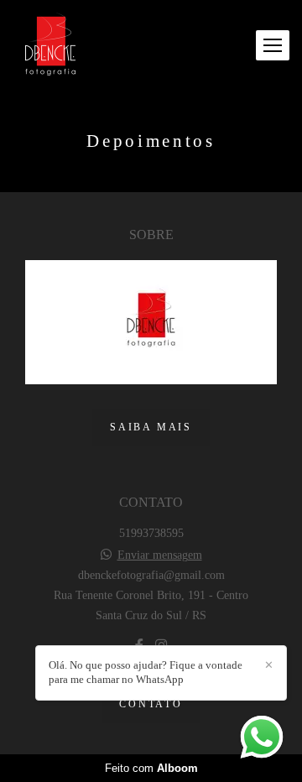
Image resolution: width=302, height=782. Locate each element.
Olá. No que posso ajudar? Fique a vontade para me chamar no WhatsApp (145, 672)
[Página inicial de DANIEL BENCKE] (50, 45)
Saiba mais (151, 427)
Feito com (151, 768)
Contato (151, 704)
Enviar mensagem (159, 555)
